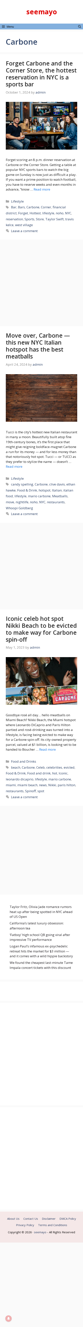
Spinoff (30, 791)
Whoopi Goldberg (19, 508)
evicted (69, 767)
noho (60, 213)
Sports (29, 219)
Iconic (63, 773)
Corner (46, 207)
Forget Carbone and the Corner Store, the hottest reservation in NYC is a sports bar (41, 73)
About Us (13, 1219)
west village (24, 225)
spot (40, 791)
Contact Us (30, 1219)
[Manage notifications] (8, 1318)
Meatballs (60, 496)
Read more (42, 189)
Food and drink (39, 773)
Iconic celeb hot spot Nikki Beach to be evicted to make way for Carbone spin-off (41, 629)
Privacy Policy (25, 1225)
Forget (23, 213)
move (10, 502)
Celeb (40, 767)
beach (15, 767)
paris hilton (66, 785)
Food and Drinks (23, 761)
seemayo (41, 11)
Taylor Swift (54, 219)
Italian (57, 490)
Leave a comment (24, 231)
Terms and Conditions (52, 1225)
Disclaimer (49, 1219)
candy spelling (22, 484)
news (43, 785)
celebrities (54, 767)
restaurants (56, 502)
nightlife (22, 502)
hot (54, 773)
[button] (79, 26)
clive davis (57, 484)
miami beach (27, 785)
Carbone (32, 207)
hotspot (44, 490)
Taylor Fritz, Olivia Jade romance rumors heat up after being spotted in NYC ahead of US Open (41, 912)
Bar (13, 207)
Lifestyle (17, 201)
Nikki (52, 785)
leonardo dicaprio (19, 779)
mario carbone (39, 496)
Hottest (35, 213)
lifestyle (48, 213)
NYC (68, 213)
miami (11, 785)
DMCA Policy (67, 1219)
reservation (14, 219)
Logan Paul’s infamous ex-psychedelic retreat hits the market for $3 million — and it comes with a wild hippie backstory (41, 951)
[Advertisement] (41, 283)
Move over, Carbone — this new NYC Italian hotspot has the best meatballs (38, 345)
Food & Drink (27, 490)
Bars (21, 207)
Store (40, 219)
